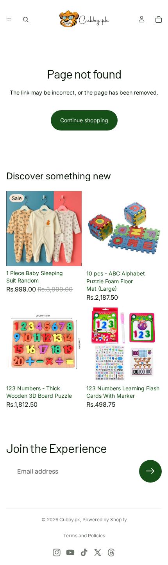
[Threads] (111, 552)
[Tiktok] (84, 552)
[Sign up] (150, 471)
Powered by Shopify (104, 519)
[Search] (25, 19)
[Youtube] (70, 552)
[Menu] (9, 20)
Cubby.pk (69, 519)
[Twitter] (97, 552)
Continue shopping (84, 120)
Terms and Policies (84, 535)
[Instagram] (56, 552)
